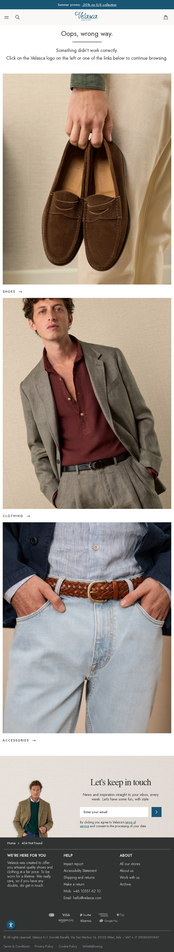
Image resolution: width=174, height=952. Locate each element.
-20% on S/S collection (99, 4)
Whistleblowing (92, 946)
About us (126, 870)
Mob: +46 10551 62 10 (82, 891)
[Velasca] (86, 17)
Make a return (74, 884)
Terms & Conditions (16, 946)
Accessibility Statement (80, 870)
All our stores (130, 863)
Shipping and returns (79, 877)
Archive (125, 884)
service (84, 826)
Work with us (130, 877)
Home (11, 843)
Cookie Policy (68, 946)
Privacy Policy (44, 946)
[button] (6, 17)
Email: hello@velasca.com (82, 897)
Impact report (73, 863)
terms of (130, 822)
